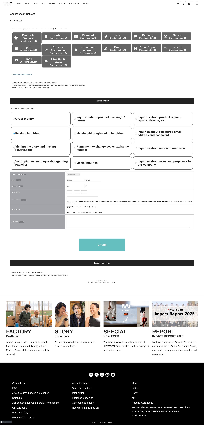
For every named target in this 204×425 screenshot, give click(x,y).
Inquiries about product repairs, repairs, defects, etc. (159, 119)
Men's (135, 383)
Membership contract (24, 417)
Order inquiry (24, 118)
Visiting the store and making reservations (35, 148)
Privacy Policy (20, 412)
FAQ (14, 388)
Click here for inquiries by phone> (22, 74)
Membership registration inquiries (99, 133)
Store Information (81, 388)
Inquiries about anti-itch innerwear (161, 148)
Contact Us (18, 383)
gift (133, 398)
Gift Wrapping (19, 407)
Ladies (135, 388)
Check (102, 244)
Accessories (17, 14)
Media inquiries (87, 163)
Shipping (17, 398)
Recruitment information (85, 407)
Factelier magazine (82, 398)
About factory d (80, 383)
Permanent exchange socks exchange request (102, 148)
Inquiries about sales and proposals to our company (164, 163)
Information (78, 393)
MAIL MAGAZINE (193, 1)
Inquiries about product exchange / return (100, 119)
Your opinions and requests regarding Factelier (41, 163)
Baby (135, 393)
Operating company (83, 402)
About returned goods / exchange (30, 393)
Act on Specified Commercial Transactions (36, 402)
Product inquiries (27, 133)
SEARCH (181, 1)
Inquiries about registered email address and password (160, 133)
